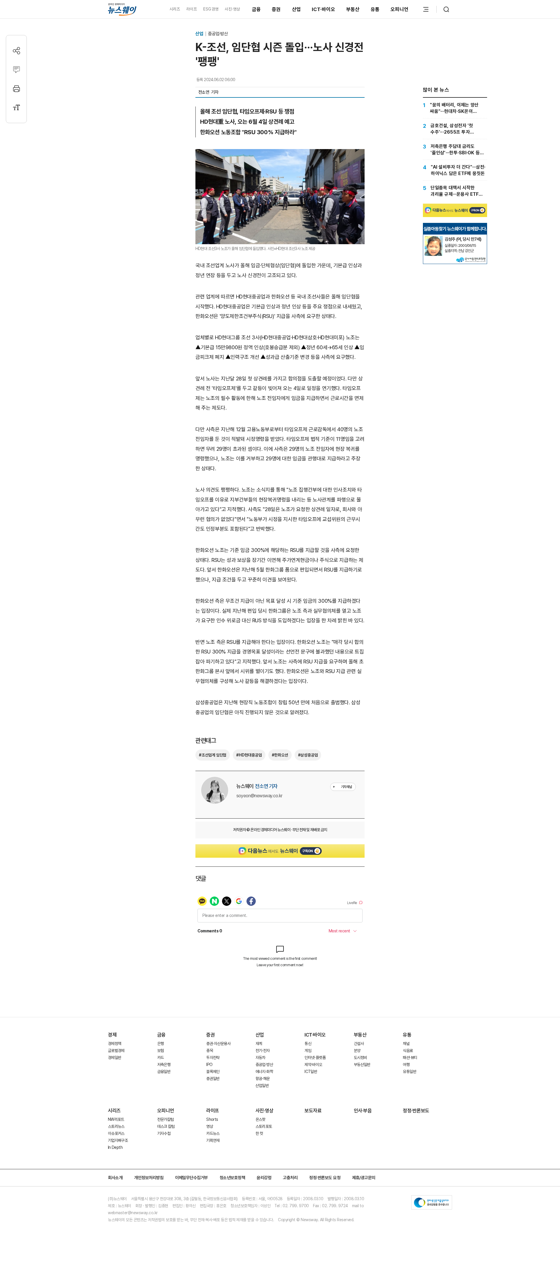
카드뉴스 (212, 1133)
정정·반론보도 (416, 1111)
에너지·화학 (264, 1071)
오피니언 (399, 9)
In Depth (115, 1147)
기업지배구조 (118, 1140)
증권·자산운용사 (218, 1043)
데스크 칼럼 (166, 1126)
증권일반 (212, 1078)
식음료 (408, 1050)
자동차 (260, 1057)
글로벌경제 (116, 1050)
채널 (406, 1043)
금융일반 (163, 1071)
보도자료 (312, 1111)
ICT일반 (310, 1071)
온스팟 (260, 1119)
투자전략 (212, 1057)
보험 (160, 1050)
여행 (406, 1064)
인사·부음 (363, 1111)
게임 (307, 1050)
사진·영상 (232, 9)
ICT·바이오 (323, 9)
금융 (256, 9)
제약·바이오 (313, 1064)
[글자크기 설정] (16, 107)
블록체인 (212, 1071)
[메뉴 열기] (426, 9)
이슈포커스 (116, 1133)
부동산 (353, 9)
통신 (307, 1043)
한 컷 (259, 1133)
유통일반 (409, 1071)
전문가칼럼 (165, 1119)
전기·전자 (263, 1050)
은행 (160, 1043)
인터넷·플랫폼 (315, 1057)
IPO (209, 1064)
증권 (276, 9)
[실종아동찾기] (434, 238)
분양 (357, 1050)
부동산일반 (362, 1064)
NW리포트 (116, 1119)
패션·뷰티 (410, 1057)
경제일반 (114, 1057)
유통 (375, 9)
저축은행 (163, 1064)
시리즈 (174, 9)
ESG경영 (210, 9)
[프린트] (16, 88)
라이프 (191, 9)
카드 (160, 1057)
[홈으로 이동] (122, 9)
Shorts (212, 1119)
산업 (296, 9)
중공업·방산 (218, 33)
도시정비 (360, 1057)
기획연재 (212, 1140)
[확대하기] (280, 154)
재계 (259, 1043)
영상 (209, 1126)
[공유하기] (16, 50)
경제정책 (114, 1043)
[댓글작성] (16, 69)
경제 (112, 1035)
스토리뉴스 (116, 1126)
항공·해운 (263, 1078)
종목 (209, 1050)
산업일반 (262, 1085)
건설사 (359, 1043)
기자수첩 (163, 1133)
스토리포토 (264, 1126)
